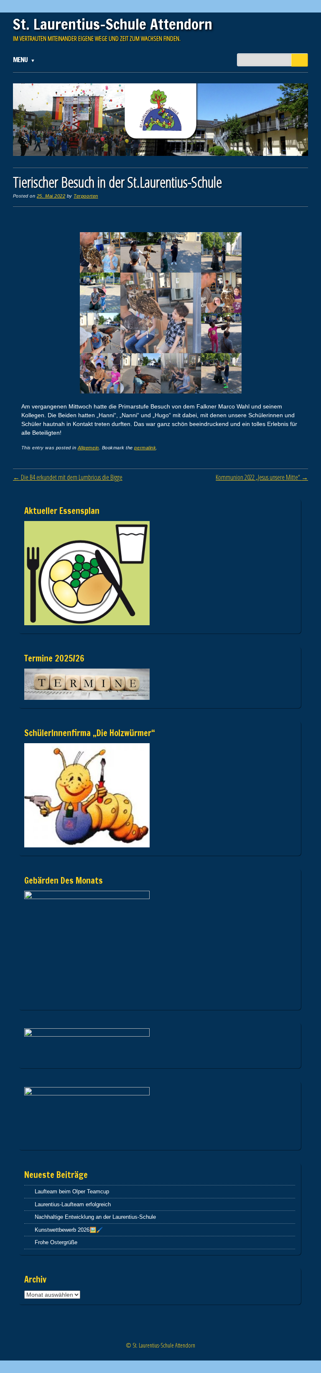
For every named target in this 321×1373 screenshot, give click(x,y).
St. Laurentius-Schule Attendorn (112, 24)
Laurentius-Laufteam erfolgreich (73, 1204)
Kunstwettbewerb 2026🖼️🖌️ (69, 1230)
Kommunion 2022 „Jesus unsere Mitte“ (262, 477)
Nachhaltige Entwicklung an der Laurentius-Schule (95, 1217)
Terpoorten (86, 195)
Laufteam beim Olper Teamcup (72, 1191)
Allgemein (88, 447)
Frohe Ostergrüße (56, 1242)
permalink (145, 447)
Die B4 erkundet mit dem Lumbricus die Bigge (67, 477)
